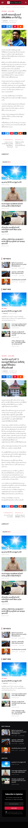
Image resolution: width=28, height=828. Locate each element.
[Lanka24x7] (14, 2)
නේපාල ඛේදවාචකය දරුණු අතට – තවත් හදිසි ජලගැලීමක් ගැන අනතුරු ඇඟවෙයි (13, 241)
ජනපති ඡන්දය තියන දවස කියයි (19, 279)
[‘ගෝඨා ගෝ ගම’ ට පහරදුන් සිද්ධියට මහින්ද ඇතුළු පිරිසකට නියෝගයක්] (14, 388)
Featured (4, 11)
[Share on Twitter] (9, 26)
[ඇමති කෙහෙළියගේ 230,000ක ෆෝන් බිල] (14, 38)
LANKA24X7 (5, 20)
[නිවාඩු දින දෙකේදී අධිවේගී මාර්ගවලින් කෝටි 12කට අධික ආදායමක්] (14, 218)
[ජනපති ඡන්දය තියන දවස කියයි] (6, 282)
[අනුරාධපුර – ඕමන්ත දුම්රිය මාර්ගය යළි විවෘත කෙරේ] (6, 274)
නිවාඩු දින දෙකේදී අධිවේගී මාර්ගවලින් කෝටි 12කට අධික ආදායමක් (11, 229)
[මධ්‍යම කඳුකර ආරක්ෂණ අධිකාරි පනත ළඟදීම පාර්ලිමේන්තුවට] (14, 194)
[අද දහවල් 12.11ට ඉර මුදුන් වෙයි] (14, 173)
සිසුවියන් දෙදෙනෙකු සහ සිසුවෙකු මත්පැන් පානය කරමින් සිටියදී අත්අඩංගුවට (19, 264)
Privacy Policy (15, 813)
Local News (11, 11)
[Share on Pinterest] (15, 26)
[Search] (25, 2)
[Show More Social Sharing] (24, 26)
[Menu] (3, 2)
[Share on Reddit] (20, 26)
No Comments (6, 22)
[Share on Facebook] (4, 26)
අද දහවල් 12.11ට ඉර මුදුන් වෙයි (11, 182)
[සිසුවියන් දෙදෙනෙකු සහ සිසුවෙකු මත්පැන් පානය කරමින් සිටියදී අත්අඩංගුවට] (6, 265)
